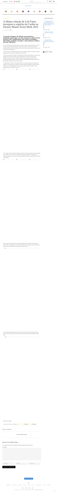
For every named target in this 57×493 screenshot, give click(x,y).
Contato (11, 1)
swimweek (9, 429)
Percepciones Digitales (39, 489)
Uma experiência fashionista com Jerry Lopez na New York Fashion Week (48, 41)
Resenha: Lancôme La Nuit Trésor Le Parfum (49, 32)
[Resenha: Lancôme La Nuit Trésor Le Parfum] (44, 32)
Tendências (6, 18)
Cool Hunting (40, 12)
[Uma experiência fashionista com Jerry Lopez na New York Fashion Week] (44, 40)
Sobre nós (5, 1)
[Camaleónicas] (28, 5)
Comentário (4, 447)
